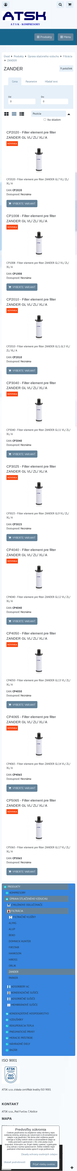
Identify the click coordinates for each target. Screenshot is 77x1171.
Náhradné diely (19, 1044)
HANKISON (15, 953)
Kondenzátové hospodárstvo (29, 1013)
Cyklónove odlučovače (26, 904)
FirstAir (14, 947)
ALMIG (12, 923)
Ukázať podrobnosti (14, 1162)
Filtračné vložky (24, 917)
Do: (42, 96)
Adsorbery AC (20, 986)
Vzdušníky (16, 1019)
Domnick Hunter (20, 941)
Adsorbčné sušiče (23, 998)
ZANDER (13, 971)
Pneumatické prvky (22, 1031)
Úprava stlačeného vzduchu (28, 898)
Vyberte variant (23, 203)
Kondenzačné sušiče (24, 992)
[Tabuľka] (22, 115)
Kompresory (17, 892)
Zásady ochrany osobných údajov (39, 1154)
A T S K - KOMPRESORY (25, 24)
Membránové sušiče (24, 1004)
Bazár (13, 1050)
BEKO (12, 935)
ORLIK (12, 965)
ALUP (12, 929)
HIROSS (13, 959)
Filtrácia (17, 911)
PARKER (13, 977)
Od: (10, 96)
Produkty (13, 886)
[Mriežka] (6, 115)
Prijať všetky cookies (44, 1164)
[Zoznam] (14, 115)
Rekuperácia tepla (21, 1025)
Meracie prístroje (21, 1037)
